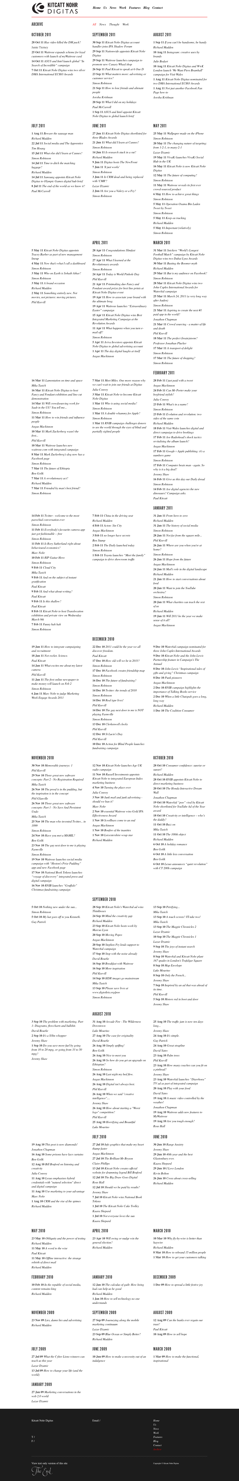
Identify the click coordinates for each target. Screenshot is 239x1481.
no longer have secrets (117, 535)
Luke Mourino (161, 970)
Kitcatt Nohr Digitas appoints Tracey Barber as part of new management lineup (57, 254)
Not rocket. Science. (56, 655)
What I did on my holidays (120, 102)
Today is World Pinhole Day (122, 274)
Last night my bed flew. (119, 1074)
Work (122, 7)
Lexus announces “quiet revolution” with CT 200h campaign (180, 866)
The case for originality (120, 1035)
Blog (146, 7)
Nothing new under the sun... (60, 907)
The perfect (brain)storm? (182, 338)
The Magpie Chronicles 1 (181, 936)
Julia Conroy (100, 389)
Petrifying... (173, 907)
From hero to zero (177, 515)
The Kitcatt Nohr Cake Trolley (121, 1206)
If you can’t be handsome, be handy (186, 42)
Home (97, 7)
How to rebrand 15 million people (186, 1252)
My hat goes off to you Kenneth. (61, 917)
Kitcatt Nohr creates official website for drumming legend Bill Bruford (117, 1170)
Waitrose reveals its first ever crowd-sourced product (177, 187)
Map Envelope (173, 965)
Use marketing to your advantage (65, 1191)
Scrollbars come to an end (119, 820)
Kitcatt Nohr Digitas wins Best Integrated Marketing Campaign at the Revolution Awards (117, 319)
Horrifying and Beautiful (120, 1122)
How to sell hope (177, 1334)
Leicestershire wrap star (118, 835)
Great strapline (176, 1045)
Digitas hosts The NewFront (120, 162)
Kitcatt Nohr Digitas (55, 8)
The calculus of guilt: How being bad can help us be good (118, 1287)
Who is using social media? (121, 403)
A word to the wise (56, 1248)
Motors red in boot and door (181, 999)
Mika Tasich (39, 385)
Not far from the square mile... (184, 535)
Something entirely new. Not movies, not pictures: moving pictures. (54, 295)
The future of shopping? (181, 358)
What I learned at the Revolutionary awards (111, 262)
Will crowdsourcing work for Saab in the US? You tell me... (55, 405)
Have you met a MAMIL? (60, 835)
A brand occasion (54, 283)
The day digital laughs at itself (122, 351)
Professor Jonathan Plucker (169, 343)
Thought (114, 24)
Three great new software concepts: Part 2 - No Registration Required (57, 777)
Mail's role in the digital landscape (186, 569)
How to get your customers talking (186, 1257)
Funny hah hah (52, 624)
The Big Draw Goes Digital (121, 1177)
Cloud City (49, 567)
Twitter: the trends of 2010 (121, 690)
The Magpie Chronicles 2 (181, 927)
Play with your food (178, 1088)
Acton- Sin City (113, 525)
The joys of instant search (180, 946)
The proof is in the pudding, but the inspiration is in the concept (57, 791)
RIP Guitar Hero (54, 557)
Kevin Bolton (161, 1173)
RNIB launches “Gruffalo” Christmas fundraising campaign (54, 887)
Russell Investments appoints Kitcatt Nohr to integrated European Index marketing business (117, 778)
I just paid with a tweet (179, 380)
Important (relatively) (178, 228)
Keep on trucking (176, 218)
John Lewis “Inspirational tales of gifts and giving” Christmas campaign (179, 671)
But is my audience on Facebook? (187, 273)
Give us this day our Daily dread (185, 479)
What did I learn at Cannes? (122, 142)
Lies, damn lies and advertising (63, 1320)
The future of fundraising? (120, 680)
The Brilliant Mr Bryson (119, 1158)
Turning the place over (117, 787)
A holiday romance (175, 844)
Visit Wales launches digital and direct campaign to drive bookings (178, 430)
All (94, 24)
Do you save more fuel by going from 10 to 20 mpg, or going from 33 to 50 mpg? (57, 1049)
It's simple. (173, 1035)
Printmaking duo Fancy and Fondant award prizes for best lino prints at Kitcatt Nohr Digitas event (118, 288)
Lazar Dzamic (100, 186)
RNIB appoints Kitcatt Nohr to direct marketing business (177, 781)
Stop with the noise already (121, 953)
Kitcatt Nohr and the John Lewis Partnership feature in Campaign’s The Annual (178, 659)
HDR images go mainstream (122, 978)
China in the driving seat (118, 515)
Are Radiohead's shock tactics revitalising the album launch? (177, 439)
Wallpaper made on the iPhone (185, 133)
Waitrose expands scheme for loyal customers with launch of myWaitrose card (58, 54)
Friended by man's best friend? (62, 488)
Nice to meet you (116, 1055)
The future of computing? (182, 175)
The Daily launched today (119, 545)
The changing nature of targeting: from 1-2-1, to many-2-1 (180, 145)
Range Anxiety (174, 1144)
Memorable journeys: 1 (58, 765)
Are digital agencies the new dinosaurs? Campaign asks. (176, 491)
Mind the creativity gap (118, 916)
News (113, 7)
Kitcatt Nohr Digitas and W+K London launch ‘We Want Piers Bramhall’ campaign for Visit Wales (178, 70)
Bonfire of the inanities (117, 830)
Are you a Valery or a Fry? (120, 191)
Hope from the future (178, 559)
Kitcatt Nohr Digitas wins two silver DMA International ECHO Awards (58, 72)
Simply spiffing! (115, 1045)
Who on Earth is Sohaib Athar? (62, 273)
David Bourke (100, 958)
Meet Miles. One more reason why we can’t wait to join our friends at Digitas (118, 382)
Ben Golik (38, 473)
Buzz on (170, 824)
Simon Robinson (102, 83)
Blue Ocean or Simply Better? (123, 1334)
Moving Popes (113, 935)
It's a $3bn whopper (54, 1035)
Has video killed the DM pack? (62, 42)
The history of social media (182, 525)
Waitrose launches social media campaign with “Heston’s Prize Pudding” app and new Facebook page (57, 863)
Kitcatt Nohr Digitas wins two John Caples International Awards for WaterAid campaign (177, 287)
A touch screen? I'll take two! (183, 917)
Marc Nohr (38, 553)
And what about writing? (57, 591)
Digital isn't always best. (120, 1084)
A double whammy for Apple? (122, 413)
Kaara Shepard (101, 1211)
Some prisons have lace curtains (64, 1154)
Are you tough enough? (181, 1121)
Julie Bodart (160, 61)
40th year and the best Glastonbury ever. (173, 1156)
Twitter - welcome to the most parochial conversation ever (55, 517)
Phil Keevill (38, 302)
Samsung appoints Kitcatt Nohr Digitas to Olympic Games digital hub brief (57, 179)
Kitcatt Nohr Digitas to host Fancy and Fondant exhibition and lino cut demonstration (57, 394)
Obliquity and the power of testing (65, 1238)
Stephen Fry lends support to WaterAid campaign (115, 947)
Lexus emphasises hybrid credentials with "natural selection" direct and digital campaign (56, 1182)
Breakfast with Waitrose (119, 963)
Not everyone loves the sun (119, 1216)
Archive (157, 1449)
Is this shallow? (52, 601)
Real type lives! (114, 700)
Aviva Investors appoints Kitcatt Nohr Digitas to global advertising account (117, 344)
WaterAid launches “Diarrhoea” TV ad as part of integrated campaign (179, 1081)
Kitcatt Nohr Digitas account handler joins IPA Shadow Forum (115, 44)
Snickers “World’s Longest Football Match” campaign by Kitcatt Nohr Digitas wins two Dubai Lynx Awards (179, 254)
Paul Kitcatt (160, 498)
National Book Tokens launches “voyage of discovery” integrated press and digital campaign (57, 876)
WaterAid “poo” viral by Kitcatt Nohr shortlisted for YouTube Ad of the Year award (179, 806)
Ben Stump (98, 540)
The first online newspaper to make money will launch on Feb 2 (55, 681)
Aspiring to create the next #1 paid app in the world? (177, 312)
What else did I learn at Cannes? (63, 153)
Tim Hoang (38, 148)
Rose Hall (159, 1126)
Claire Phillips (101, 1163)
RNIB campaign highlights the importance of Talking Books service (177, 689)
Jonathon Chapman (165, 319)
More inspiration (115, 968)
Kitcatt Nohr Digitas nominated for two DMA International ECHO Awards (180, 81)
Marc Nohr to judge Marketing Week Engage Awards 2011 (55, 695)
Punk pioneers (173, 677)
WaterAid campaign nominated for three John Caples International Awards (179, 649)
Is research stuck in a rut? (120, 152)
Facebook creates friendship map (125, 670)
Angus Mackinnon (103, 356)
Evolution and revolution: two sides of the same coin (177, 416)
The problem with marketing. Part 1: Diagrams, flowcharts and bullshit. (57, 1023)
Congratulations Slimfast (120, 250)
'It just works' (112, 167)
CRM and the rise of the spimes (62, 1201)
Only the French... (175, 975)
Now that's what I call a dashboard (64, 263)
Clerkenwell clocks (116, 724)
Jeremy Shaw (161, 474)
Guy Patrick (39, 922)
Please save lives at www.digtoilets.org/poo (110, 990)
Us (105, 7)
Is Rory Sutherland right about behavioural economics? (56, 545)
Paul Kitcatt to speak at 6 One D (124, 69)
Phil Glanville (40, 798)
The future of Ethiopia (57, 468)
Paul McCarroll (101, 107)
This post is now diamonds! (61, 1144)
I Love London (175, 1168)
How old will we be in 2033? (122, 660)
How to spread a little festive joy (184, 1284)
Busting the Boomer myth (182, 263)
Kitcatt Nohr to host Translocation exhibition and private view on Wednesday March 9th (57, 615)
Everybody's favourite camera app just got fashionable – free (58, 531)
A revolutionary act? (56, 478)
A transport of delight (179, 348)
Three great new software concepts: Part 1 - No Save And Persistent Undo (56, 807)
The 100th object (176, 834)
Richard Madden (163, 47)
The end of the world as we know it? (63, 186)
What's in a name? (177, 404)
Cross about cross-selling (181, 1178)
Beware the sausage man (58, 133)
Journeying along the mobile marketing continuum (115, 1322)
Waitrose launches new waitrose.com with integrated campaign (55, 447)
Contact (157, 7)
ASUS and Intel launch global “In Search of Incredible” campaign (58, 63)
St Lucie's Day (113, 734)
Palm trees (173, 1055)
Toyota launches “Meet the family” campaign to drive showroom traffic (118, 557)
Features (135, 7)
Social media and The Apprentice (63, 143)
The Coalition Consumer (179, 710)
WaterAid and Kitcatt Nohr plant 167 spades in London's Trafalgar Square (178, 958)
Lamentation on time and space (64, 380)
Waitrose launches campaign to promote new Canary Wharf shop (117, 62)
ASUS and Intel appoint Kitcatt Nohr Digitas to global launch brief (116, 114)
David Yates (160, 1050)
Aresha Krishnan (102, 97)
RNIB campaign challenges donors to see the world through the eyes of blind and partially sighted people (119, 427)
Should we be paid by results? (122, 1187)
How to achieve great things (182, 194)
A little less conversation (178, 854)
